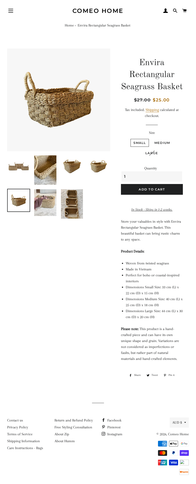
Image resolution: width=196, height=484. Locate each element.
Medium (162, 143)
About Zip (61, 434)
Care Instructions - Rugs (25, 448)
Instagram (114, 434)
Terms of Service (20, 434)
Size (152, 133)
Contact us (15, 420)
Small (139, 143)
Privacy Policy (17, 427)
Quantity (150, 168)
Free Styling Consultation (73, 427)
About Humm (64, 441)
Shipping (152, 110)
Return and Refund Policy (73, 420)
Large (151, 153)
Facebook (113, 420)
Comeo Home (98, 10)
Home (69, 25)
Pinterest (113, 427)
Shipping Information (23, 441)
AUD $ (177, 422)
